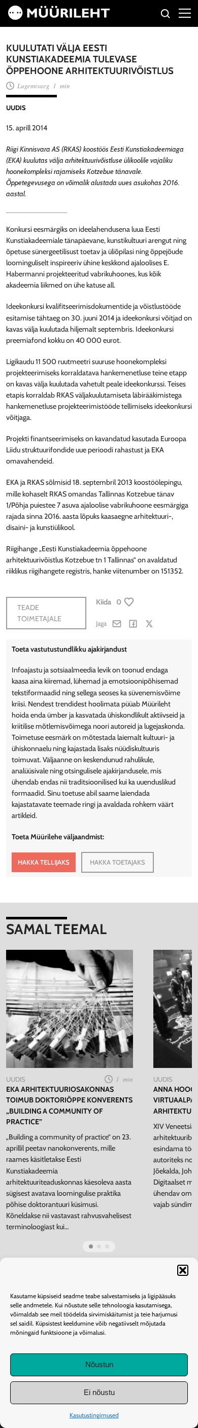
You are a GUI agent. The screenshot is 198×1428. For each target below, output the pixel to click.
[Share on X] (149, 624)
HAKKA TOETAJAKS (117, 862)
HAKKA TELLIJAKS (44, 862)
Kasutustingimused (94, 1415)
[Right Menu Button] (185, 13)
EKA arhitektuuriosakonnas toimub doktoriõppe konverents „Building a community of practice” (69, 1105)
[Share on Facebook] (133, 624)
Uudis (16, 107)
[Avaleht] (59, 17)
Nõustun (99, 1364)
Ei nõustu (99, 1392)
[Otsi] (165, 15)
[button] (183, 1270)
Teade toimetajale (39, 613)
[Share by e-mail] (117, 624)
